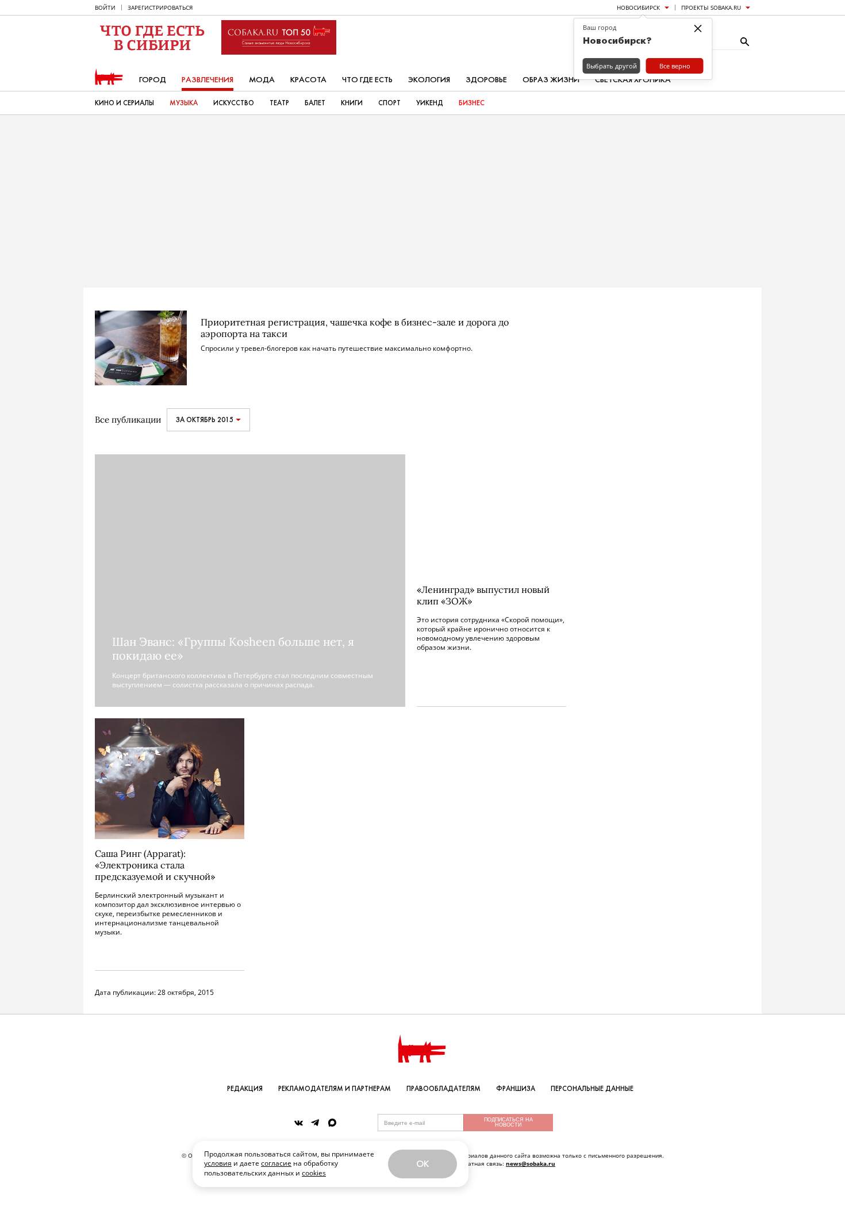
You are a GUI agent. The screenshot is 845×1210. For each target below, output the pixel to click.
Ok (422, 1163)
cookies (314, 1173)
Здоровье (486, 80)
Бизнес (472, 103)
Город (152, 80)
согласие (276, 1163)
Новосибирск (638, 7)
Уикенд (429, 103)
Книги (352, 103)
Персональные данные (592, 1089)
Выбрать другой (611, 66)
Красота (308, 80)
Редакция (245, 1089)
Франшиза (515, 1089)
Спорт (389, 103)
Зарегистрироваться (160, 7)
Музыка (184, 103)
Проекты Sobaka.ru (711, 7)
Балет (315, 103)
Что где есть (367, 80)
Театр (279, 103)
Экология (429, 80)
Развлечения (207, 80)
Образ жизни (551, 80)
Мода (262, 80)
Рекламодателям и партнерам (334, 1089)
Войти (105, 7)
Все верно (674, 66)
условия (218, 1163)
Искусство (233, 103)
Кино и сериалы (124, 103)
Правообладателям (443, 1089)
